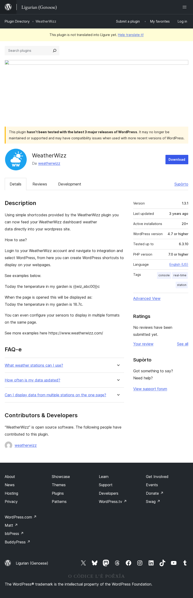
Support (106, 484)
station (181, 285)
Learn (104, 476)
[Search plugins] (54, 50)
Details (15, 184)
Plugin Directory (17, 21)
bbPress (14, 533)
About (10, 476)
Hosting (11, 493)
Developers (108, 493)
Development (69, 184)
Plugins (58, 493)
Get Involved (157, 476)
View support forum (150, 388)
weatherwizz (49, 163)
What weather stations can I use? (34, 365)
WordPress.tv (113, 501)
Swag (153, 501)
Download (177, 159)
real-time (179, 275)
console (164, 275)
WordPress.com (21, 517)
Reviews (39, 184)
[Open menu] (185, 7)
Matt (11, 525)
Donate (155, 493)
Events (152, 484)
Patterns (59, 501)
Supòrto (181, 184)
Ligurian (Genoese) (32, 563)
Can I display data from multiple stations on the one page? (55, 395)
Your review (143, 343)
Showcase (61, 476)
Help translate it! (131, 35)
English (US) (178, 264)
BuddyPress (17, 542)
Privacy (11, 501)
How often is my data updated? (32, 380)
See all (182, 343)
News (10, 484)
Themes (59, 484)
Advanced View (147, 298)
